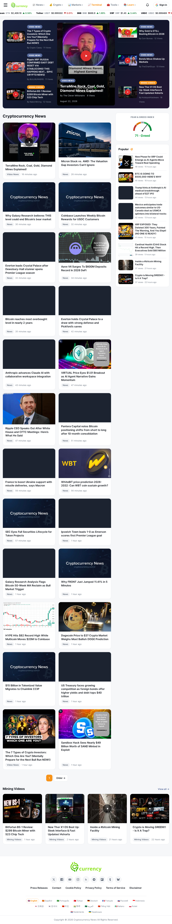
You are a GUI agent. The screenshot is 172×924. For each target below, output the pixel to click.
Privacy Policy (93, 887)
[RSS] (86, 879)
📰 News (38, 4)
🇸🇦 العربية (89, 906)
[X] (54, 879)
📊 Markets (75, 4)
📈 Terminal (95, 4)
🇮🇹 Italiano (119, 906)
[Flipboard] (102, 879)
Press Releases (39, 887)
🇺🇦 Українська (95, 912)
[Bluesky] (118, 879)
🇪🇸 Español (47, 901)
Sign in (163, 5)
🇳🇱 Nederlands (77, 912)
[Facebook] (62, 879)
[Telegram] (94, 879)
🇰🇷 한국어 (52, 906)
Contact (56, 887)
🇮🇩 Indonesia (138, 901)
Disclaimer (136, 887)
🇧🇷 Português (63, 901)
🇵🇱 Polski (133, 906)
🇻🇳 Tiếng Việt (104, 906)
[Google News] (70, 879)
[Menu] (5, 5)
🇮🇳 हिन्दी (77, 906)
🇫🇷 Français (107, 901)
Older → (60, 778)
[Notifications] (147, 5)
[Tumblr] (110, 879)
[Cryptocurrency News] (19, 5)
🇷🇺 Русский (123, 901)
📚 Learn (130, 4)
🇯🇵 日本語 (39, 906)
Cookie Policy (73, 887)
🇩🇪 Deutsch (92, 901)
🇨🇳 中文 (65, 906)
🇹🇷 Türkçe (78, 901)
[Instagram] (78, 879)
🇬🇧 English (32, 901)
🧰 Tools (113, 4)
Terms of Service (115, 887)
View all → (163, 789)
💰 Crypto (56, 4)
